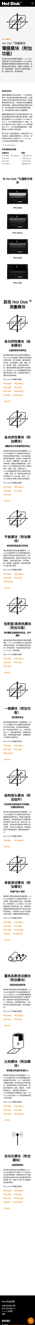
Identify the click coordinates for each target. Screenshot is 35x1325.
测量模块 (8, 39)
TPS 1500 (18, 387)
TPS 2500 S (18, 384)
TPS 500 (6, 395)
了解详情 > (7, 401)
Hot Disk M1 (18, 395)
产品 (3, 39)
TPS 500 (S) (18, 391)
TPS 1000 (7, 391)
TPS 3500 (7, 384)
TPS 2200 (7, 387)
